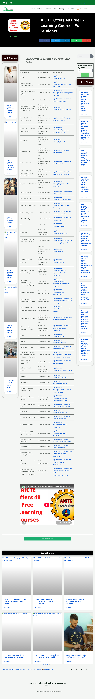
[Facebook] (6, 3)
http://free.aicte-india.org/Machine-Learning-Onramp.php (61, 205)
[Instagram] (11, 3)
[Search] (92, 56)
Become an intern (8, 669)
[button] (91, 9)
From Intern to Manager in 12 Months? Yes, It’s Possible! (47, 656)
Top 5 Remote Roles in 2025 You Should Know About (15, 656)
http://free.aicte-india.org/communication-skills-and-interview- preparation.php (62, 355)
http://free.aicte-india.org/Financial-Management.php (58, 292)
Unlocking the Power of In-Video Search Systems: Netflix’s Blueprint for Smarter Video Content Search (85, 101)
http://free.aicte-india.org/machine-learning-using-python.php (63, 93)
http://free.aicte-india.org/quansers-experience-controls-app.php (62, 390)
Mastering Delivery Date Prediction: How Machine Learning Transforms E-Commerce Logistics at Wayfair (85, 130)
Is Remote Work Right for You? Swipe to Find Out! (76, 656)
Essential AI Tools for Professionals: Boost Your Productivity (45, 601)
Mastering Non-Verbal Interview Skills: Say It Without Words (75, 601)
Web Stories (18, 669)
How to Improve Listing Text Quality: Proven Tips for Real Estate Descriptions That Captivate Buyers (85, 213)
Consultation (37, 669)
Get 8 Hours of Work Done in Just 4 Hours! (10, 384)
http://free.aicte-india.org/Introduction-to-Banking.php (60, 425)
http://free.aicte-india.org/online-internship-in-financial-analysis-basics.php (62, 300)
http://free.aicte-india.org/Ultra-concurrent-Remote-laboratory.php (62, 462)
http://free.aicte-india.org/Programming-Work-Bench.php (61, 184)
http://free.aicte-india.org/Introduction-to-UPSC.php (60, 433)
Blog (24, 669)
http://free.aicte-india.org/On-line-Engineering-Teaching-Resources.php (63, 454)
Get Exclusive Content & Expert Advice (85, 67)
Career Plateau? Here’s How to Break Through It (10, 109)
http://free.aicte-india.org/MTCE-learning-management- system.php (62, 328)
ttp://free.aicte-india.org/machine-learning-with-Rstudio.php (62, 84)
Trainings (29, 669)
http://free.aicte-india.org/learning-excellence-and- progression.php (62, 130)
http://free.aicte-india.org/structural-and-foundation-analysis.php (60, 398)
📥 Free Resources (47, 669)
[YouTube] (4, 3)
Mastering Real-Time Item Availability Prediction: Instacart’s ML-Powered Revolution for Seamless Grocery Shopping (85, 319)
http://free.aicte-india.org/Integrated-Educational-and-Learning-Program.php (63, 240)
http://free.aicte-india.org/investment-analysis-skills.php (62, 309)
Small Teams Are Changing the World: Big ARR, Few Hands (15, 601)
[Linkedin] (9, 3)
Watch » (9, 116)
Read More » (84, 114)
